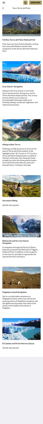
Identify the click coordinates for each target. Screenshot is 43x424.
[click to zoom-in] (21, 25)
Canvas (16, 417)
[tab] (21, 398)
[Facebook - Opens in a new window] (4, 390)
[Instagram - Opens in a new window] (11, 390)
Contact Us (7, 402)
